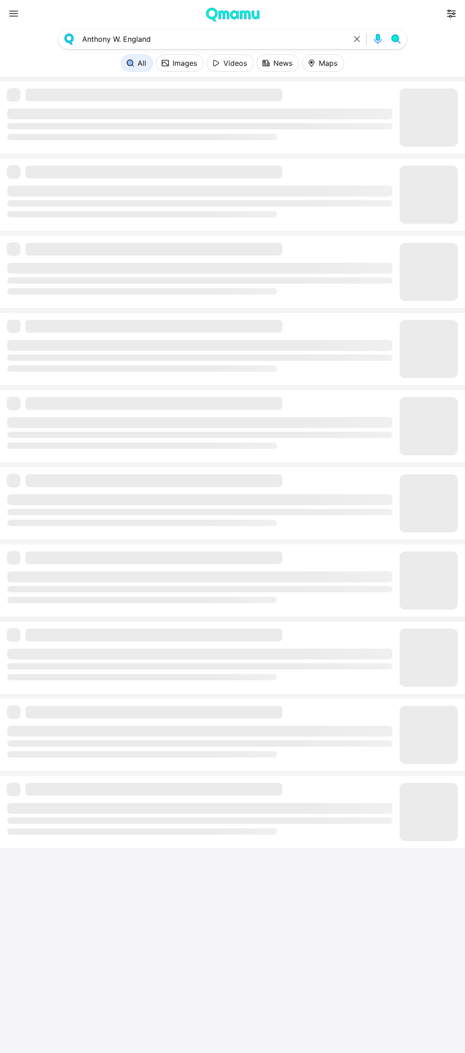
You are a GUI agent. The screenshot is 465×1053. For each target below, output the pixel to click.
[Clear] (357, 39)
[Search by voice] (378, 39)
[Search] (396, 39)
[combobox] (213, 39)
